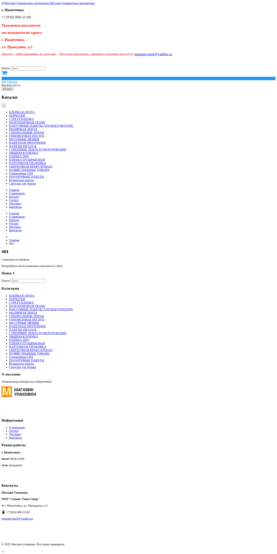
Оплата (13, 200)
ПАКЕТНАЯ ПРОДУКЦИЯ (27, 142)
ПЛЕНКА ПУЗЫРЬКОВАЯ (27, 159)
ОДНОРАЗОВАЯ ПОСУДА (27, 136)
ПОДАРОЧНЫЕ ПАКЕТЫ (26, 176)
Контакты (15, 207)
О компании (17, 193)
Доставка (15, 203)
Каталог (7, 89)
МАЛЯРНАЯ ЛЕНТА (23, 129)
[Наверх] (3, 551)
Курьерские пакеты (21, 180)
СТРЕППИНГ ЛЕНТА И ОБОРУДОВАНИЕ (38, 149)
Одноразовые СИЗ (21, 173)
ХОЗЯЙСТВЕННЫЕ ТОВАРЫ (29, 170)
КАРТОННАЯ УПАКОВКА (27, 163)
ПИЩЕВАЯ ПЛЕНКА (23, 153)
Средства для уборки (22, 183)
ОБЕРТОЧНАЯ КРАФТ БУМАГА (31, 166)
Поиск (6, 68)
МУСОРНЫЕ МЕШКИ (24, 139)
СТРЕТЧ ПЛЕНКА (21, 119)
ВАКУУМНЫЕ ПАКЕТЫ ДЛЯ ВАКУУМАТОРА (41, 125)
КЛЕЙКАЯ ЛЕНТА (22, 112)
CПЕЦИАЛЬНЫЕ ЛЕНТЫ (26, 132)
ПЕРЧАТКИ (17, 115)
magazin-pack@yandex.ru (153, 54)
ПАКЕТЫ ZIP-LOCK (23, 146)
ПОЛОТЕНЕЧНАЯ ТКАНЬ (27, 122)
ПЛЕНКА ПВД (19, 156)
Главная (14, 190)
